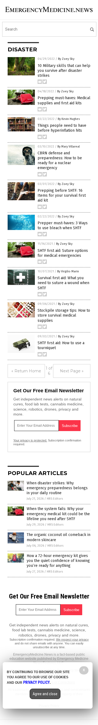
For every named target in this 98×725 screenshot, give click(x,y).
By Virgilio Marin (68, 271)
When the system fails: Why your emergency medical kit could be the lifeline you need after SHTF (58, 513)
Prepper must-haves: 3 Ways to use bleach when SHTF (63, 225)
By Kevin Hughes (69, 119)
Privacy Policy (36, 682)
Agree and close (45, 694)
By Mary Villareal (68, 146)
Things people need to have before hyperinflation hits (62, 128)
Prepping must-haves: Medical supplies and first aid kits (64, 100)
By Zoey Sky (66, 59)
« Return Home (26, 371)
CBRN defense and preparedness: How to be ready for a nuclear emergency (60, 160)
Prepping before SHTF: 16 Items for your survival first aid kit (62, 195)
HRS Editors (55, 498)
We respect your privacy (72, 639)
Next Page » (72, 371)
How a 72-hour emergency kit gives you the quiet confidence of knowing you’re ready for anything (58, 560)
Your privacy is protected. (30, 440)
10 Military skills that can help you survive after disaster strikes (64, 70)
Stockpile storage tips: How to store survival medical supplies (64, 315)
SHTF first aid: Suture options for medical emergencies (63, 253)
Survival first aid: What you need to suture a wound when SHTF (63, 283)
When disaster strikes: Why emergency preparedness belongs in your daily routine (57, 488)
